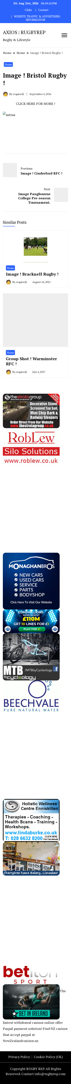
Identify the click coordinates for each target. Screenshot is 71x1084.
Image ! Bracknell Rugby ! (32, 274)
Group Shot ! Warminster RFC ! (31, 361)
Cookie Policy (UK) (48, 1056)
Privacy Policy (19, 1056)
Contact (43, 10)
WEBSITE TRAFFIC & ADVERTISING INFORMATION (37, 18)
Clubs (28, 10)
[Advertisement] (35, 501)
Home (8, 64)
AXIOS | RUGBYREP (24, 32)
